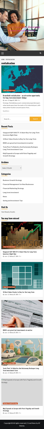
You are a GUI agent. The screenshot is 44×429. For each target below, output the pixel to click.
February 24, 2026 (14, 373)
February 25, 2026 (14, 332)
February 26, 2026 (14, 294)
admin (6, 100)
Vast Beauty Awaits (8, 212)
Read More (6, 111)
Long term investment (9, 90)
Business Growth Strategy (12, 180)
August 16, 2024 (13, 100)
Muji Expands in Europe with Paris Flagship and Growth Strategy (19, 154)
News (5, 196)
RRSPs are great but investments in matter (18, 143)
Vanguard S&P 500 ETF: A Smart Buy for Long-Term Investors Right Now (21, 134)
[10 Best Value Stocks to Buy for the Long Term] (22, 275)
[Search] (40, 53)
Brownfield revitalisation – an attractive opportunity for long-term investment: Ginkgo (21, 96)
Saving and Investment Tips (13, 200)
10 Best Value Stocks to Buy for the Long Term (19, 139)
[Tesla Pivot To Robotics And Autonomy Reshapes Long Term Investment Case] (22, 352)
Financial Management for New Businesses (18, 184)
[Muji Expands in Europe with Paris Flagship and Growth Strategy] (22, 392)
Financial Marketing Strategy (13, 188)
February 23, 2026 (14, 413)
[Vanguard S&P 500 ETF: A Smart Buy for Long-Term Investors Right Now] (22, 235)
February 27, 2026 (14, 256)
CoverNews (31, 423)
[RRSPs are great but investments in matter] (22, 314)
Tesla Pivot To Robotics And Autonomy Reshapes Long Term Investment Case (20, 148)
